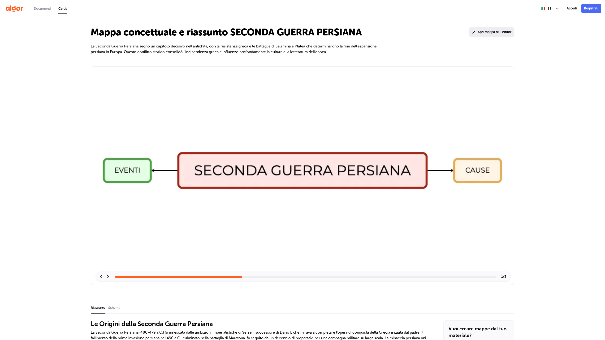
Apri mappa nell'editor (494, 32)
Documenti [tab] (42, 9)
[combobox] (550, 8)
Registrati (591, 8)
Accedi (572, 8)
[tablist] (50, 8)
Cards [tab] (62, 9)
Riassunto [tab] (98, 308)
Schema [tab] (114, 308)
